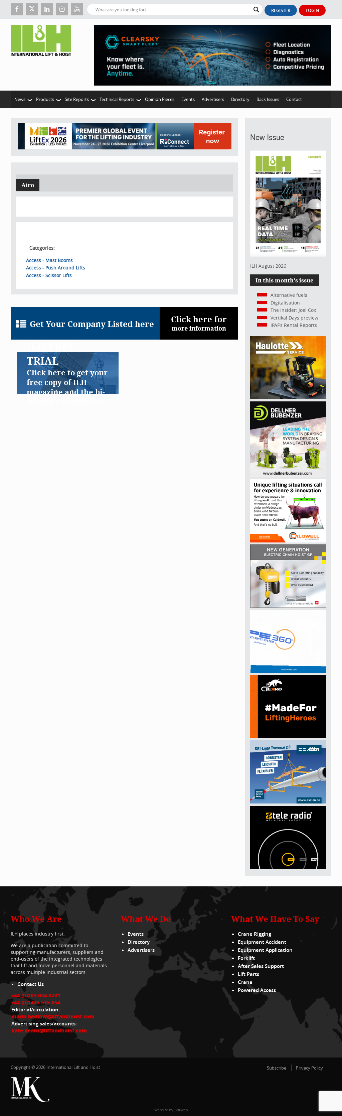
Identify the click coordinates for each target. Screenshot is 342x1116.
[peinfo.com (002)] (288, 671)
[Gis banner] (288, 606)
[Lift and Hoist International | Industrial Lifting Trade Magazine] (43, 55)
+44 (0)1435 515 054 (35, 1002)
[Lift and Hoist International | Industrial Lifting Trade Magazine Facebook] (17, 9)
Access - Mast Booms (49, 260)
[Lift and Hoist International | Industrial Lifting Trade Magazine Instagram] (62, 9)
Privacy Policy (309, 1068)
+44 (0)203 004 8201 (35, 995)
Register (280, 10)
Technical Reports (117, 99)
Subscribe (276, 1068)
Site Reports (77, 99)
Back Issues (267, 99)
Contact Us (30, 984)
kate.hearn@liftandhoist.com (49, 1030)
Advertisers (213, 99)
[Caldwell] (288, 540)
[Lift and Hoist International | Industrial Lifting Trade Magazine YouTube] (77, 9)
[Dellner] (288, 475)
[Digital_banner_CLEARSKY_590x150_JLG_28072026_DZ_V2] (212, 55)
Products (45, 99)
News (19, 99)
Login (312, 10)
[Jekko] (288, 736)
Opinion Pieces (159, 99)
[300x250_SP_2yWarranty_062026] (288, 397)
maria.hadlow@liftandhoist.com (53, 1016)
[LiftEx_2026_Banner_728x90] (124, 136)
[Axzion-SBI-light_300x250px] (288, 801)
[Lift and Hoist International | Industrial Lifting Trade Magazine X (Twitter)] (32, 9)
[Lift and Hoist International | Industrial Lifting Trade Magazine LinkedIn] (47, 9)
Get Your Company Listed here (92, 324)
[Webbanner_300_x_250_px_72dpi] (288, 867)
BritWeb (181, 1109)
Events (188, 99)
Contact (294, 99)
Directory (240, 99)
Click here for (199, 323)
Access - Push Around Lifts (55, 267)
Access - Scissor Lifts (49, 275)
